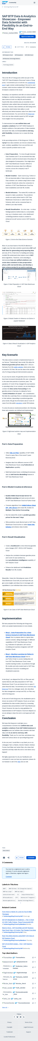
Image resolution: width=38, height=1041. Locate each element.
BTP (16, 897)
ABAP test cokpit (19, 891)
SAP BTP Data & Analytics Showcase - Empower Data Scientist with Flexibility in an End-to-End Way (19, 22)
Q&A (18, 761)
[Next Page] (20, 903)
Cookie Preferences (9, 1036)
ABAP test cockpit (7, 891)
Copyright (9, 1027)
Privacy (9, 1022)
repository (19, 403)
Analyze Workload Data (27, 894)
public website (18, 367)
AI (17, 894)
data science (6, 850)
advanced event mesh (8, 894)
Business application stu (9, 900)
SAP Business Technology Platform (11, 58)
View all (4, 1007)
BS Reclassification (7, 897)
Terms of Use (28, 1022)
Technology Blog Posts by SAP (11, 7)
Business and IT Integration (27, 897)
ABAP (4, 888)
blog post (31, 114)
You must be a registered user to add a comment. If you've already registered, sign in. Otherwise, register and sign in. (18, 871)
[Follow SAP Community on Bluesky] (17, 1017)
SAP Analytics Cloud (8, 55)
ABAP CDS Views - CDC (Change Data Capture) (20, 888)
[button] (3, 47)
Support (28, 1032)
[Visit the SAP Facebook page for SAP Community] (14, 1017)
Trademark (9, 1032)
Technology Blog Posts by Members (14, 924)
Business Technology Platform (25, 900)
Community (12, 2)
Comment (9, 876)
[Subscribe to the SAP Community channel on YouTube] (20, 1017)
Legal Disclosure (28, 1027)
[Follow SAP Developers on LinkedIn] (23, 1017)
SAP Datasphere (19, 55)
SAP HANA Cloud (29, 55)
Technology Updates (8, 64)
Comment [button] (31, 857)
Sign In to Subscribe (27, 36)
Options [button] (20, 40)
